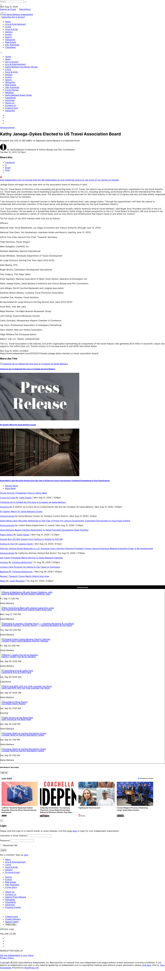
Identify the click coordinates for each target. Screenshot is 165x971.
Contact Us (10, 105)
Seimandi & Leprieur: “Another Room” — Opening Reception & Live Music (36, 625)
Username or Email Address (13, 835)
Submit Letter (11, 921)
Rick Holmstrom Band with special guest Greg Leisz (26, 609)
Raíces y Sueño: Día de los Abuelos (18, 656)
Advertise (10, 100)
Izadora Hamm (26, 544)
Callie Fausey (25, 497)
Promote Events (13, 907)
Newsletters (25, 9)
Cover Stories (12, 90)
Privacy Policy (7, 958)
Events (8, 34)
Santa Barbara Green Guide (18, 95)
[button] (20, 799)
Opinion (9, 32)
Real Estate (10, 42)
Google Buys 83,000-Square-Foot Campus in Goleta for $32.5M (31, 539)
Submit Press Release (15, 897)
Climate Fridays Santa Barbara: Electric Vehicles (24, 641)
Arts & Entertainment (15, 24)
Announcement (7, 127)
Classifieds (10, 47)
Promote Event (12, 872)
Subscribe (6, 17)
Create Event (11, 108)
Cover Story (11, 887)
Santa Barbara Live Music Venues (21, 67)
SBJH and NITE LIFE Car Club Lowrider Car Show (25, 688)
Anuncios (5, 507)
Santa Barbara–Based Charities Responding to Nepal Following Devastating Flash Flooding (44, 530)
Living (8, 26)
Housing (4, 562)
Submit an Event (8, 9)
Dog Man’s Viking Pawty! (13, 703)
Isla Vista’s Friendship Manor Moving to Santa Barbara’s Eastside (31, 557)
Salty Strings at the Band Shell (16, 719)
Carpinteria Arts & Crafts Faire (16, 672)
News (8, 21)
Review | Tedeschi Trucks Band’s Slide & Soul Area (25, 576)
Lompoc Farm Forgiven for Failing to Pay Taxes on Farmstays (30, 567)
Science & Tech (7, 544)
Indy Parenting (12, 44)
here (75, 831)
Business (4, 571)
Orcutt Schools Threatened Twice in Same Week (23, 493)
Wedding (9, 92)
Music (3, 581)
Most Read (10, 488)
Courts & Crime (8, 497)
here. (26, 855)
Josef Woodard (16, 581)
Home (8, 56)
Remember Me (10, 845)
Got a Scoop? (18, 17)
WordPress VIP (31, 967)
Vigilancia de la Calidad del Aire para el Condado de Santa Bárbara (27, 369)
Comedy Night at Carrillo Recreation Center (22, 735)
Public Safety (7, 534)
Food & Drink (11, 29)
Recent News (11, 485)
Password (5, 840)
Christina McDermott (22, 562)
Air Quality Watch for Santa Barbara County (18, 425)
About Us (9, 103)
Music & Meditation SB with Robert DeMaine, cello (25, 594)
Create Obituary (13, 919)
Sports (8, 37)
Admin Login (10, 924)
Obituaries (10, 39)
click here (146, 965)
